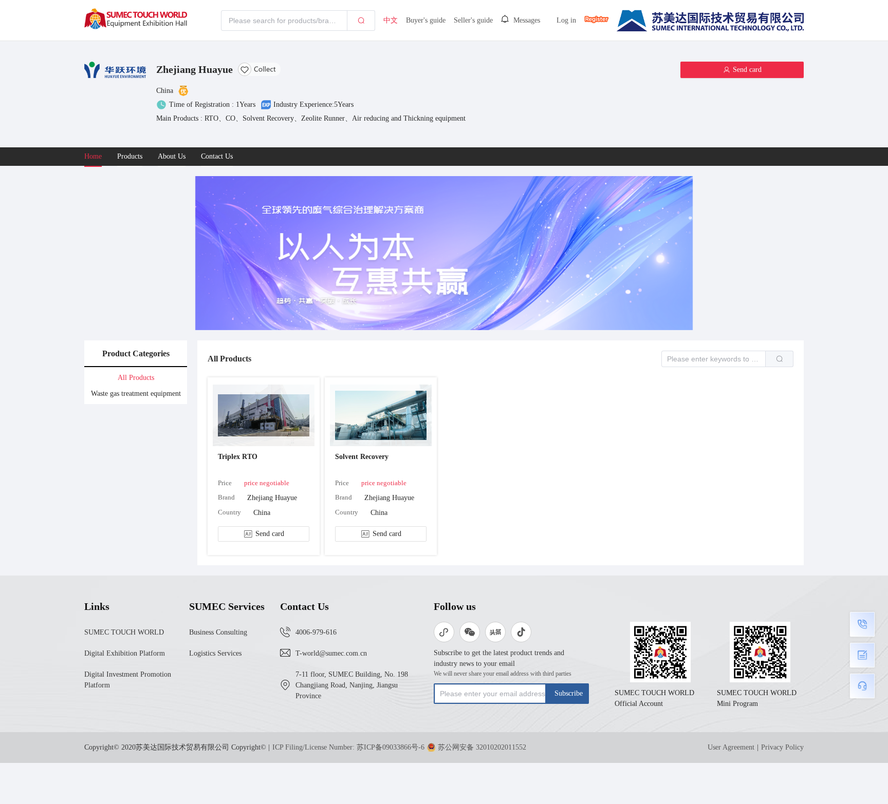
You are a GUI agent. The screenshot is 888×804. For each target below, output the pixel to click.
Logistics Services (215, 653)
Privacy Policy (782, 747)
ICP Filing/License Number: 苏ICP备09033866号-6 (348, 747)
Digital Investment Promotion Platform (127, 680)
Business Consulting (218, 632)
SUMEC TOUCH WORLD (124, 632)
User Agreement (731, 747)
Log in (566, 20)
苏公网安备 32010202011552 (482, 747)
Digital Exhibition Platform (124, 653)
